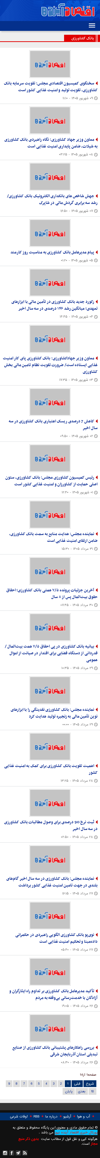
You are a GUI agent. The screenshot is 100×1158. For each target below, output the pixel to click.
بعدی (81, 1091)
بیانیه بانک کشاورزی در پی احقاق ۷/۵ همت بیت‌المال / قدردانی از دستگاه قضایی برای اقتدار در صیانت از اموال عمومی (51, 653)
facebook (11, 1153)
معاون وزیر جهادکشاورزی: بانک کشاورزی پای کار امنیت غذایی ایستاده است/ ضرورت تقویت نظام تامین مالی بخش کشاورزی (50, 365)
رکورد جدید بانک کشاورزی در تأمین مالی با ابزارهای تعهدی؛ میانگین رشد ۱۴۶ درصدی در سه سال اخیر (54, 305)
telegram (18, 1153)
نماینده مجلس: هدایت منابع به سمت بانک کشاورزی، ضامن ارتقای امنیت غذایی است (53, 537)
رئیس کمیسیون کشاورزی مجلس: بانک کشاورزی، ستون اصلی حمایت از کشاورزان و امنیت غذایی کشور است (51, 481)
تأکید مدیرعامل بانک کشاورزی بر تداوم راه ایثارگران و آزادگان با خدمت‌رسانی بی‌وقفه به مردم (53, 994)
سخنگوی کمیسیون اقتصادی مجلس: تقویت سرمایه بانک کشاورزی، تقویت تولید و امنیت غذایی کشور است (51, 87)
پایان (68, 1091)
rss (24, 1153)
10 (92, 1091)
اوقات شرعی (19, 1116)
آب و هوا (83, 1116)
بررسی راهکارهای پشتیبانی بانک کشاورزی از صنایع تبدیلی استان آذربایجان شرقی (55, 1051)
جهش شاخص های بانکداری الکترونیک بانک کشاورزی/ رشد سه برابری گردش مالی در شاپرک (52, 199)
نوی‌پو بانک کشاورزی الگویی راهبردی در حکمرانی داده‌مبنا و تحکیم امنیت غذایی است (56, 938)
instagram (5, 1153)
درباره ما (51, 1116)
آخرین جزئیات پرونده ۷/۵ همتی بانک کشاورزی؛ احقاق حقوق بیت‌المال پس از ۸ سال (52, 593)
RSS (36, 1116)
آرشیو (67, 1116)
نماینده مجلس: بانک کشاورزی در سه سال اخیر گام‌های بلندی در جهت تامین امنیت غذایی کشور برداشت (52, 882)
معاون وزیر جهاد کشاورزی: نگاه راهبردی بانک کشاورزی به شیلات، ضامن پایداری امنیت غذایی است (51, 143)
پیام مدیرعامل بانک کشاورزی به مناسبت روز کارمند (52, 252)
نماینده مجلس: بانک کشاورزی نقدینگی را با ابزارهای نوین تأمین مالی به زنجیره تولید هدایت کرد (54, 713)
